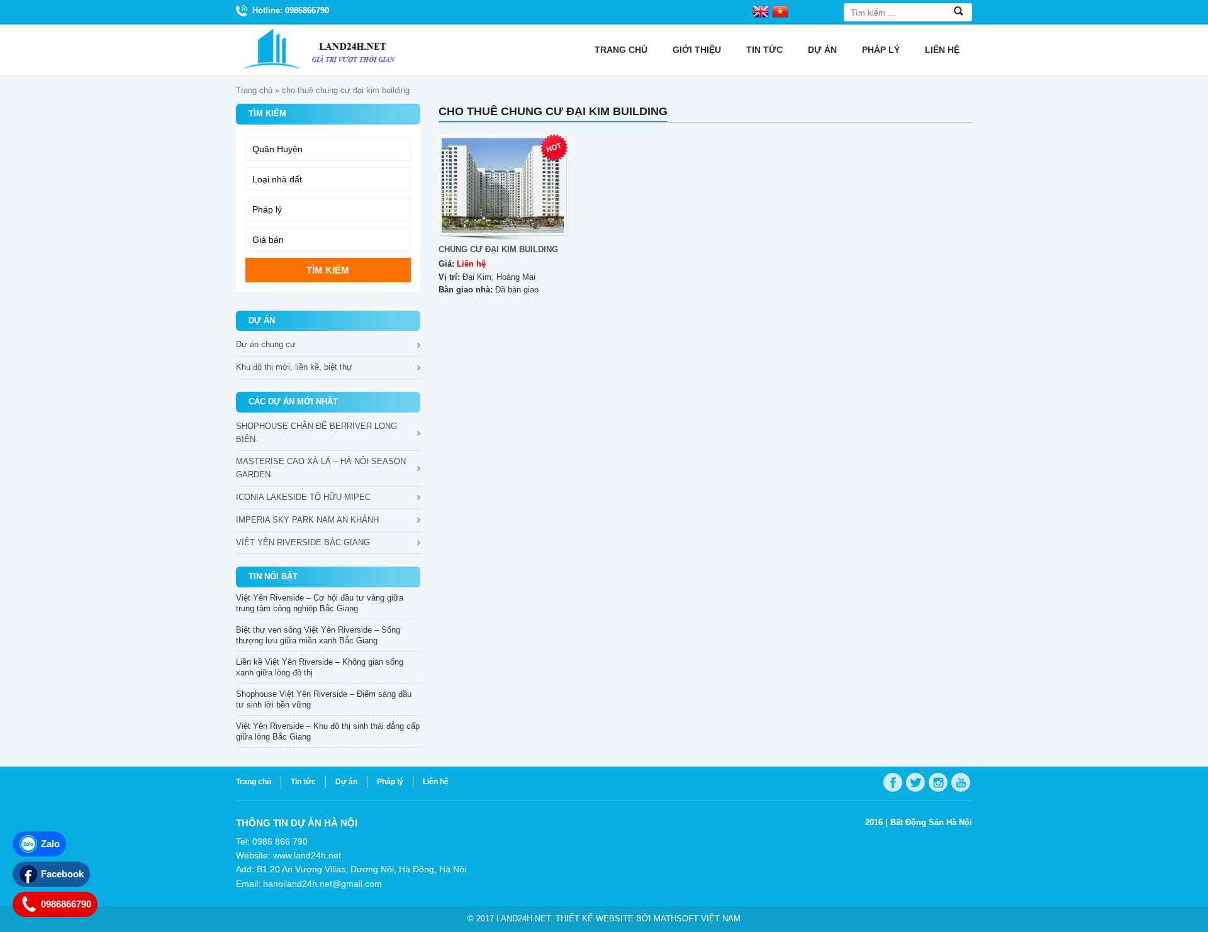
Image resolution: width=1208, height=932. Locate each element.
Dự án (822, 50)
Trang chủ (621, 50)
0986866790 (66, 904)
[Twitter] (915, 782)
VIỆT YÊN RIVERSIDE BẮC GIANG (303, 542)
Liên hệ (942, 50)
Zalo (50, 843)
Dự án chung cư (266, 344)
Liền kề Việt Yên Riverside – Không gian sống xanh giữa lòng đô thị (319, 667)
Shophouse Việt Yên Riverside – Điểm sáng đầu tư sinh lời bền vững (323, 699)
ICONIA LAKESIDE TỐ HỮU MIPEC (303, 497)
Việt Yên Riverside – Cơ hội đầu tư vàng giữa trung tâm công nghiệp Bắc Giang (319, 603)
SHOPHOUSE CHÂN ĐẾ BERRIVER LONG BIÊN (316, 432)
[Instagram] (938, 782)
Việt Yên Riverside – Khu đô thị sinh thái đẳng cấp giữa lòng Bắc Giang (328, 731)
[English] (760, 11)
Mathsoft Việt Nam (697, 918)
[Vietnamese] (780, 11)
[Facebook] (892, 782)
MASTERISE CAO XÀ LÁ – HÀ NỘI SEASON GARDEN (321, 468)
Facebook (62, 873)
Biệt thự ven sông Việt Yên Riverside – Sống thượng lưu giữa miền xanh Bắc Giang (318, 635)
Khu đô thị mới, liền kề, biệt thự (294, 367)
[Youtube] (960, 782)
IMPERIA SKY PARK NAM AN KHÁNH (307, 519)
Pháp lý (881, 50)
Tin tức (764, 50)
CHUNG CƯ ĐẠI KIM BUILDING (498, 249)
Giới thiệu (697, 50)
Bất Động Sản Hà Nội (931, 822)
